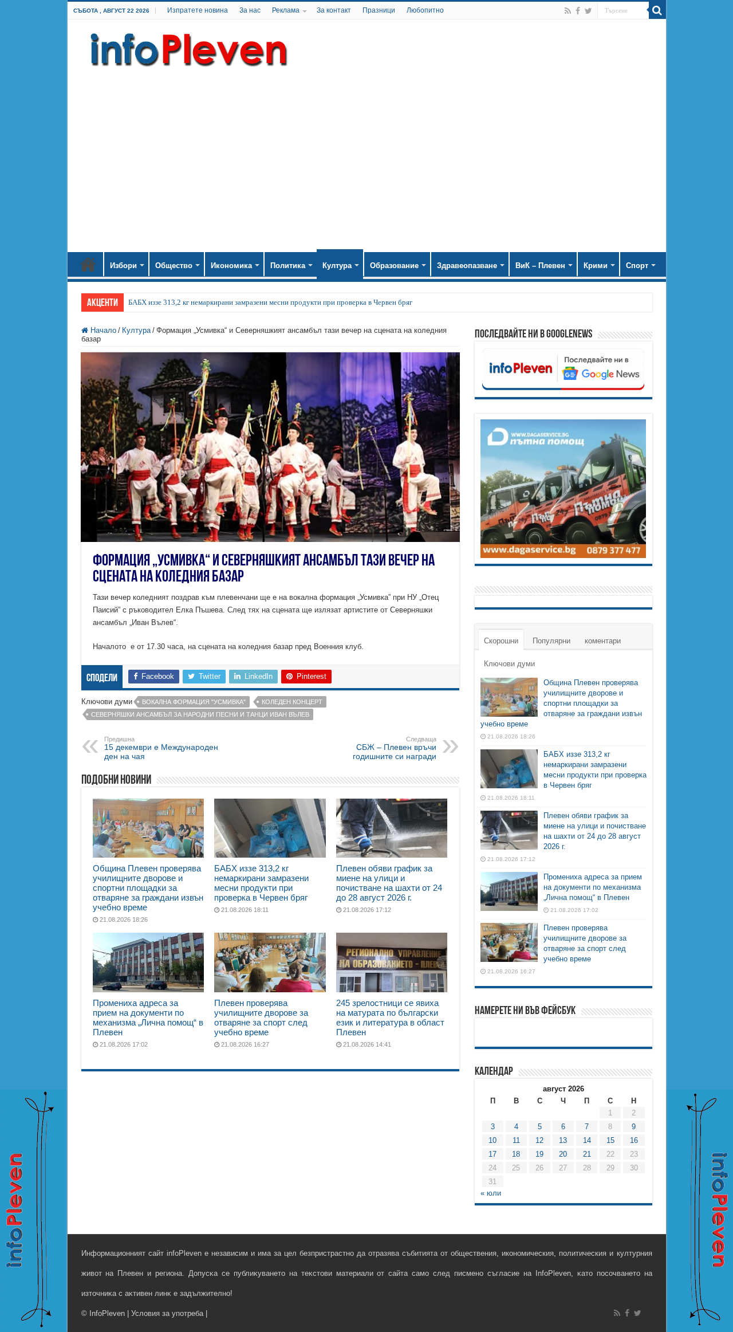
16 (634, 1140)
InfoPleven (107, 1313)
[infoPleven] (186, 47)
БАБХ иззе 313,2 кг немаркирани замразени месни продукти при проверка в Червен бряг (270, 302)
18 (516, 1154)
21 (587, 1154)
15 (610, 1140)
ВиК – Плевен (540, 265)
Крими (596, 265)
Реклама (285, 10)
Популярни (551, 640)
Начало (88, 264)
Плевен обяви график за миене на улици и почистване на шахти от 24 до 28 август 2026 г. (389, 882)
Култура (337, 265)
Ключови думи (509, 663)
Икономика (231, 265)
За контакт (334, 10)
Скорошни (501, 640)
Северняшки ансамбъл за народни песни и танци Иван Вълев (200, 714)
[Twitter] (588, 11)
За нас (250, 10)
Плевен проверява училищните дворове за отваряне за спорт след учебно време (261, 1017)
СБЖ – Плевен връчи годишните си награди (394, 748)
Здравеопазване (467, 265)
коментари (603, 640)
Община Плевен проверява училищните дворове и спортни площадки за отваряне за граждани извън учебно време (148, 887)
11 (516, 1140)
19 (539, 1154)
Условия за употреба (167, 1313)
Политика (287, 265)
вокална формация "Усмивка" (194, 701)
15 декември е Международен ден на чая (161, 748)
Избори (123, 265)
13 (563, 1140)
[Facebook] (577, 11)
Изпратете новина (197, 10)
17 (492, 1154)
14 (587, 1140)
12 (539, 1140)
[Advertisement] (366, 154)
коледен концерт (292, 701)
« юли (490, 1193)
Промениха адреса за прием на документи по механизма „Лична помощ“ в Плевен (148, 1017)
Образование (394, 265)
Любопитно (425, 10)
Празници (378, 10)
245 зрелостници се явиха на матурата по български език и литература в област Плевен (390, 1017)
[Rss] (567, 11)
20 (563, 1154)
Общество (173, 265)
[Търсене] (657, 10)
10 (492, 1140)
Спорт (637, 265)
